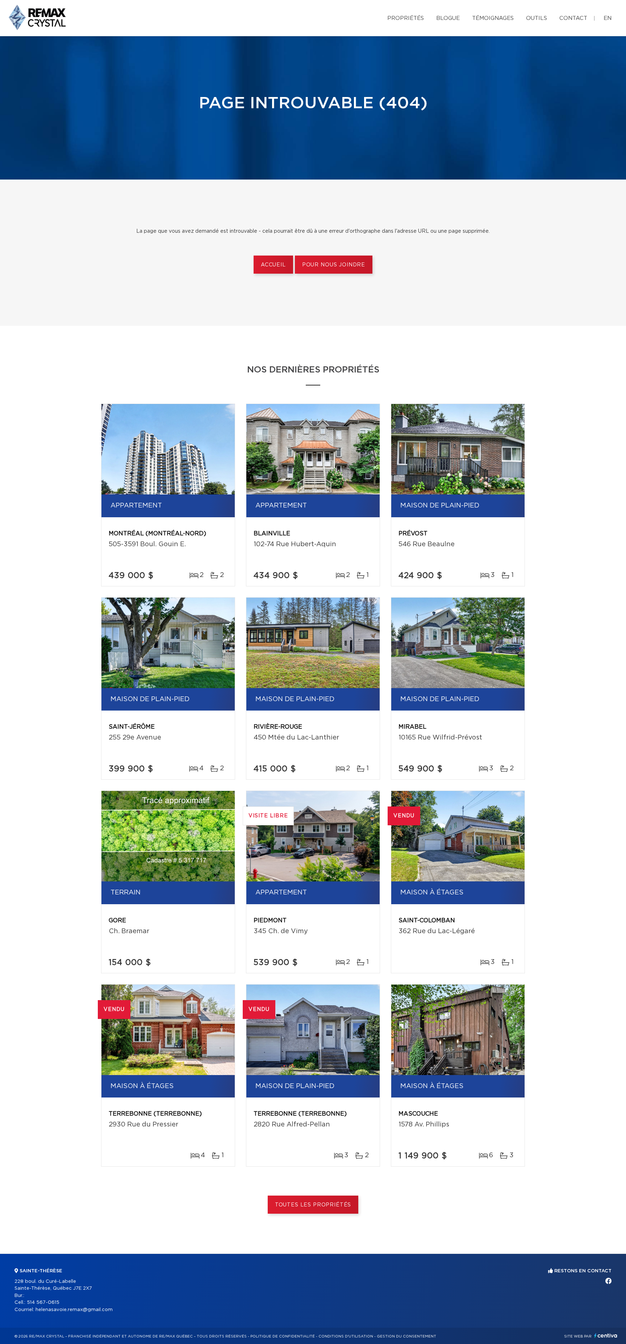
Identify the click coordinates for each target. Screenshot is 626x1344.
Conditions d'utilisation (345, 1336)
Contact (573, 18)
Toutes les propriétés (313, 1205)
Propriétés (405, 18)
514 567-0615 (43, 1302)
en (608, 18)
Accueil (273, 264)
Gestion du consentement (406, 1336)
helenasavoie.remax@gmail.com (74, 1309)
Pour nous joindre (333, 264)
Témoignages (493, 18)
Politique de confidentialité (282, 1336)
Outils (536, 18)
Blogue (448, 18)
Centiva (605, 1335)
